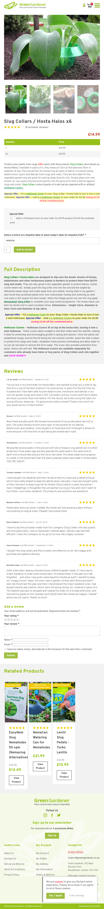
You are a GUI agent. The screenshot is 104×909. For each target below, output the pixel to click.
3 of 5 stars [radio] (11, 619)
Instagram (45, 815)
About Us (9, 853)
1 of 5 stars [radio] (5, 619)
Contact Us (10, 858)
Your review (11, 624)
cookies (59, 881)
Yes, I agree (55, 895)
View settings (76, 895)
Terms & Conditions (14, 869)
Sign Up (52, 835)
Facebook (52, 815)
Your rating (11, 616)
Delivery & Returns (14, 864)
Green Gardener (25, 5)
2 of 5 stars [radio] (8, 619)
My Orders (41, 858)
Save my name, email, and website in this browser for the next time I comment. (49, 649)
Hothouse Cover (35, 193)
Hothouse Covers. (13, 188)
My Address (42, 864)
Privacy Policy (11, 875)
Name (8, 640)
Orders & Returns (45, 875)
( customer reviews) (36, 127)
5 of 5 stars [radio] (17, 619)
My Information (44, 869)
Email (8, 644)
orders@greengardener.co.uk (83, 858)
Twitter (59, 815)
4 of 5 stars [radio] (14, 619)
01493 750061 (76, 852)
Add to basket (25, 249)
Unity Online (95, 906)
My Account (42, 853)
